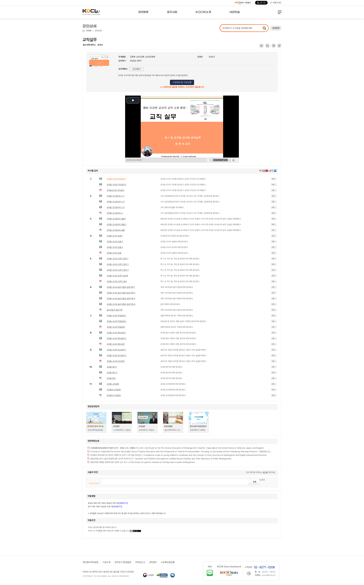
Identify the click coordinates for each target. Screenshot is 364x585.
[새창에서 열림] (148, 575)
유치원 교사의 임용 (114, 253)
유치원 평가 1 (112, 367)
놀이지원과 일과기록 (114, 310)
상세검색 (275, 28)
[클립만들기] (233, 160)
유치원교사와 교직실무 (115, 190)
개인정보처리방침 (90, 562)
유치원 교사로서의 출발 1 (116, 219)
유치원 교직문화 (113, 384)
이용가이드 (277, 2)
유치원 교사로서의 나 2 (116, 202)
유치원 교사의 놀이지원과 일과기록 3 (121, 298)
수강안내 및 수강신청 (182, 82)
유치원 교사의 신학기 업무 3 (118, 270)
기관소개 (106, 562)
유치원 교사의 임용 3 (115, 247)
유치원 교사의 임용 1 (115, 236)
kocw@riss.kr (269, 575)
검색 (264, 28)
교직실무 (89, 39)
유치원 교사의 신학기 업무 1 (117, 259)
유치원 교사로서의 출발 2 (116, 224)
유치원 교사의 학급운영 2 (116, 321)
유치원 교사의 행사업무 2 (116, 338)
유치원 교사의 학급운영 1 (116, 316)
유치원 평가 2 (112, 372)
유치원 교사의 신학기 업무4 (117, 276)
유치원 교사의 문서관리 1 (116, 350)
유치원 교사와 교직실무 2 (116, 184)
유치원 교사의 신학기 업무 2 (118, 264)
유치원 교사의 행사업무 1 (116, 333)
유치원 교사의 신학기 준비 (117, 281)
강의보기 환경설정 (123, 562)
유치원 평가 (111, 378)
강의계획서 (136, 69)
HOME (88, 31)
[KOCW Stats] (229, 573)
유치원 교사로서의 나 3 (116, 207)
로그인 (263, 2)
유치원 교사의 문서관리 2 (116, 355)
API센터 (153, 562)
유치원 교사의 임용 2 (115, 241)
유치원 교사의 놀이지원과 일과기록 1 (121, 287)
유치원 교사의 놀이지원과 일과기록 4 (121, 304)
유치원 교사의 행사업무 (116, 344)
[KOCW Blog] (210, 573)
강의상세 (98, 30)
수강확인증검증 (168, 562)
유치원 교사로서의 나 (115, 213)
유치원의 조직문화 (114, 390)
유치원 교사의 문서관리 (116, 361)
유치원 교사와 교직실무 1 (116, 179)
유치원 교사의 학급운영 (116, 327)
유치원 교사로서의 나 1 (115, 196)
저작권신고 (140, 562)
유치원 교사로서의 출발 (116, 230)
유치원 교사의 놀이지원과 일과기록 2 (121, 293)
